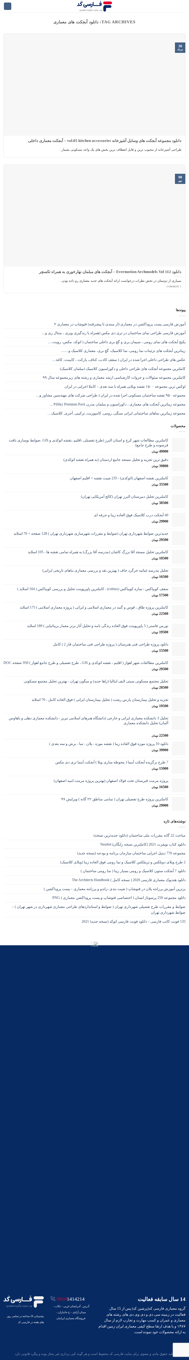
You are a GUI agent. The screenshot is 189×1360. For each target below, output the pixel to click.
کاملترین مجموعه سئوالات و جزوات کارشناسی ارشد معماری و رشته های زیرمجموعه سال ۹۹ (114, 377)
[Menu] (183, 6)
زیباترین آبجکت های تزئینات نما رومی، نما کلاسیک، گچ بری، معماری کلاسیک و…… (123, 351)
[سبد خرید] (7, 6)
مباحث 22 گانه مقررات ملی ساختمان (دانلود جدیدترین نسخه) (140, 835)
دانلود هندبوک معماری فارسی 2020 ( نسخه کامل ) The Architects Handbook (129, 880)
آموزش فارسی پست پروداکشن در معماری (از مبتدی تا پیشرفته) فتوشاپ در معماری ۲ (120, 324)
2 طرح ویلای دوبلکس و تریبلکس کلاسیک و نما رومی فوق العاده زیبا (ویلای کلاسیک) (123, 862)
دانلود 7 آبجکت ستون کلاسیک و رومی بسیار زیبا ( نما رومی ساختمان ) (133, 871)
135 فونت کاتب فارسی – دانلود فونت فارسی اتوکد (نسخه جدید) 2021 (134, 921)
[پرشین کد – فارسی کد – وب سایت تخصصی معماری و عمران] (94, 6)
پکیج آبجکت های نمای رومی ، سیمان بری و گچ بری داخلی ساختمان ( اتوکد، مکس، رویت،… (117, 342)
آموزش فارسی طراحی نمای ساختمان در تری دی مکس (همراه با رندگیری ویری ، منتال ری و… (113, 333)
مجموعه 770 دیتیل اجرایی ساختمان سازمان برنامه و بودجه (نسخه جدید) (131, 853)
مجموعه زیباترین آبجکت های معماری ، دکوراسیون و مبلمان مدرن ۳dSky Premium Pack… (118, 404)
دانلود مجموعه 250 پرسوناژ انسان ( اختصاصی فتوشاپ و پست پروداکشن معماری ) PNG (119, 898)
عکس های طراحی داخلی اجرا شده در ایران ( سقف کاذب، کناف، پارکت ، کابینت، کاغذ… (119, 360)
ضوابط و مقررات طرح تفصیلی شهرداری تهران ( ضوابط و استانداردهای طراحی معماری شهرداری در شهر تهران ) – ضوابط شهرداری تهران (99, 910)
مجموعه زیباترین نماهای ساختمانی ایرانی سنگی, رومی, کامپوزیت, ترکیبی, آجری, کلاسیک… (116, 413)
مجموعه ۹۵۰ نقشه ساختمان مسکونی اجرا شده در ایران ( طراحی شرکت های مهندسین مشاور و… (111, 395)
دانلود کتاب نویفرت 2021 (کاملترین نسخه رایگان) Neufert (143, 844)
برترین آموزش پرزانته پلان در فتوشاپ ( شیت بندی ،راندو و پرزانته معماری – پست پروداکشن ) (115, 889)
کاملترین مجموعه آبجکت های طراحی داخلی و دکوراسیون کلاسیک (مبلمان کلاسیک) (123, 369)
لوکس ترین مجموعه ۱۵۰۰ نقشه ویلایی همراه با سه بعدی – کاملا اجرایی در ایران (125, 386)
